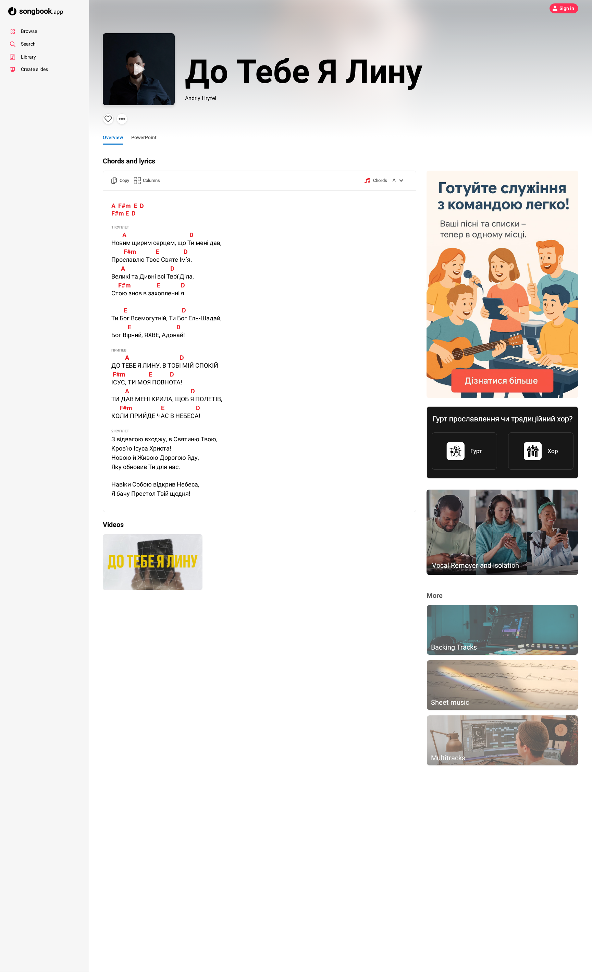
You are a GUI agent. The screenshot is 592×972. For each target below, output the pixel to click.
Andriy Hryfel (200, 98)
